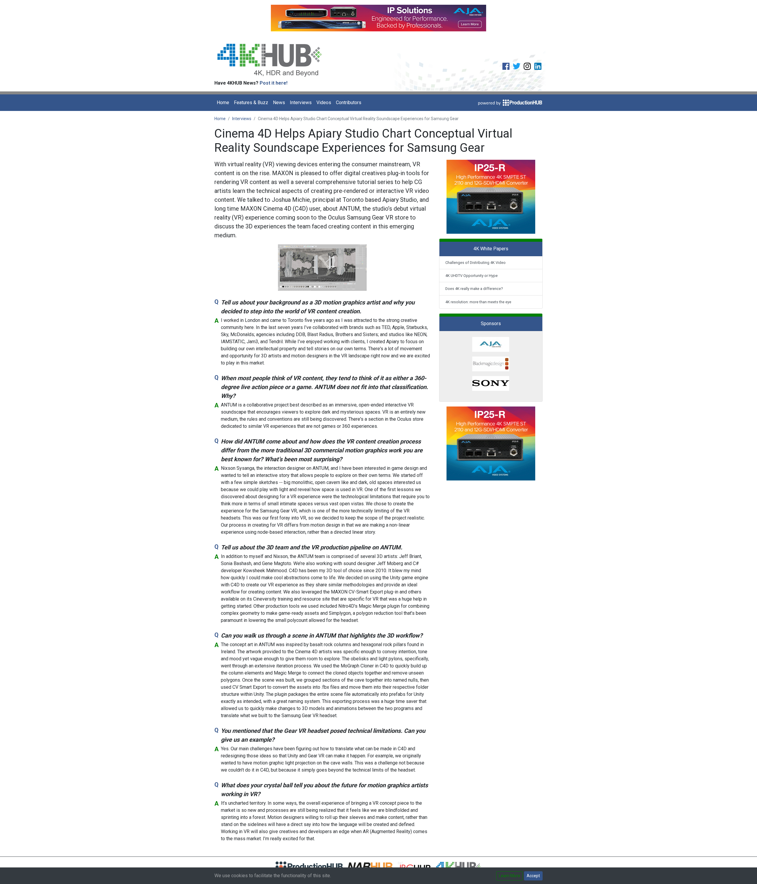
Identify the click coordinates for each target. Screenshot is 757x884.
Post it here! (273, 83)
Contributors (348, 102)
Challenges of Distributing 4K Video (475, 262)
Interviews (301, 102)
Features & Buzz (251, 102)
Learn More (509, 875)
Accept (533, 875)
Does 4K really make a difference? (474, 288)
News (279, 102)
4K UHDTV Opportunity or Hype (471, 275)
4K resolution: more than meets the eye (478, 302)
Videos (323, 102)
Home (223, 102)
